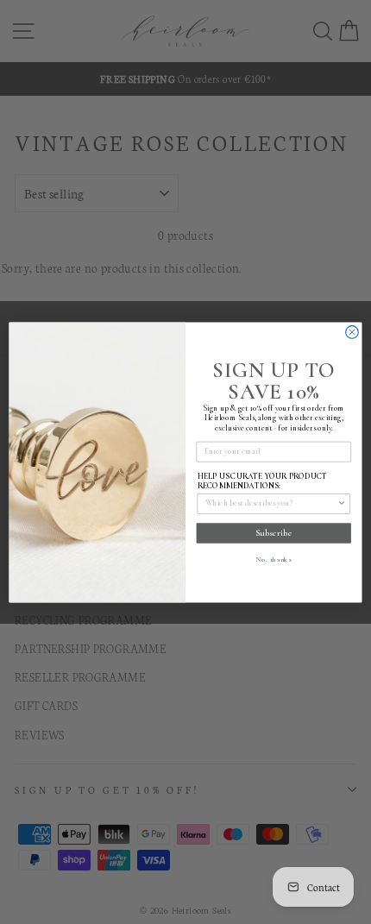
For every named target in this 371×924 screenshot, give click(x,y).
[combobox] (271, 503)
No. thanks (273, 558)
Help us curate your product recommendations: (263, 480)
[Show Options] (341, 503)
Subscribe (273, 532)
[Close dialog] (352, 331)
